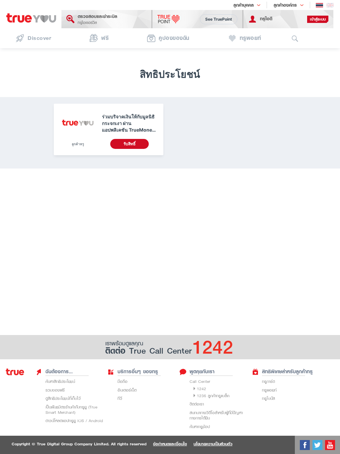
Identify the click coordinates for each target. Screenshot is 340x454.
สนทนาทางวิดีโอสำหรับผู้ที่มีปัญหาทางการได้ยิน (216, 415)
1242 (201, 389)
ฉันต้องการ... (59, 372)
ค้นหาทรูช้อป (200, 426)
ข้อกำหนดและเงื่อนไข (170, 444)
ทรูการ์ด (268, 381)
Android (96, 420)
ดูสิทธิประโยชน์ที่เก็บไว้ (63, 398)
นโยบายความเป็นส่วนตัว (213, 444)
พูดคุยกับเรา (202, 372)
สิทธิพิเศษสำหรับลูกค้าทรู (287, 372)
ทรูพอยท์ (269, 390)
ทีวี (120, 398)
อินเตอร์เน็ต (127, 390)
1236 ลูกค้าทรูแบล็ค (213, 396)
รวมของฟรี (55, 390)
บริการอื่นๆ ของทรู (138, 372)
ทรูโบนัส (268, 398)
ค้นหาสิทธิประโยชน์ (60, 381)
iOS (80, 420)
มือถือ (123, 381)
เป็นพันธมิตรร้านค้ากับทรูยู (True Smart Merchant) (71, 409)
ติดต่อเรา (197, 404)
